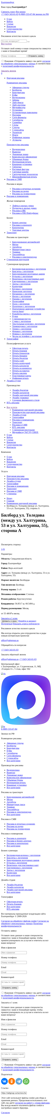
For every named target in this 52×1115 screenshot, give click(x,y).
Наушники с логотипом (23, 294)
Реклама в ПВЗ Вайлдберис (25, 213)
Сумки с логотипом (21, 321)
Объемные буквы (20, 159)
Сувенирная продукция (18, 259)
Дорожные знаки (20, 154)
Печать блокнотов (20, 353)
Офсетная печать (20, 348)
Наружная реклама (15, 78)
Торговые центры (20, 230)
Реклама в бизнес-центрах (19, 841)
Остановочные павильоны (24, 112)
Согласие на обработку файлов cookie (19, 921)
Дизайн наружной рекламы (25, 395)
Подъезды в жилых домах (24, 208)
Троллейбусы (18, 254)
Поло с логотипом (21, 304)
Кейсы (10, 21)
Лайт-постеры (19, 105)
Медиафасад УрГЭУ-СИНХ (25, 432)
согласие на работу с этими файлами (32, 1103)
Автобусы (17, 247)
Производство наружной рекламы (28, 412)
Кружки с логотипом (22, 289)
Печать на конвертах (22, 368)
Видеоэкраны (18, 97)
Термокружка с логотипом (24, 326)
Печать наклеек (19, 373)
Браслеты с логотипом (22, 271)
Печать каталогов (20, 366)
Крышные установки (22, 164)
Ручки (15, 316)
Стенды (16, 127)
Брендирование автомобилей (26, 242)
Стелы (15, 125)
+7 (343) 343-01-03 (9, 14)
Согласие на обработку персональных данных (25, 922)
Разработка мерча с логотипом (26, 314)
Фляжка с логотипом (22, 334)
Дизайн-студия (14, 381)
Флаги (15, 135)
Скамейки (17, 122)
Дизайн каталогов (20, 392)
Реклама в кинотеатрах (17, 843)
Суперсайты (18, 130)
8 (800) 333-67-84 (9, 729)
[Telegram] (19, 1081)
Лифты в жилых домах (23, 205)
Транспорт (12, 232)
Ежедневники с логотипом (25, 281)
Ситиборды (17, 120)
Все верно (21, 12)
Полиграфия (18, 301)
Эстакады (16, 140)
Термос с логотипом (21, 329)
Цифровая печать (20, 378)
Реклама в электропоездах (24, 257)
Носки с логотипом (21, 296)
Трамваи (16, 252)
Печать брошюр (19, 356)
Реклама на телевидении (23, 194)
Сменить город (8, 12)
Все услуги (6, 44)
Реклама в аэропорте (22, 225)
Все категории (13, 760)
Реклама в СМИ (14, 179)
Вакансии (11, 26)
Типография (12, 339)
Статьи (10, 24)
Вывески (16, 152)
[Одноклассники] (11, 1081)
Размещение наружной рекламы (27, 410)
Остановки (17, 110)
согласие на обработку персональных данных (25, 62)
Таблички (16, 167)
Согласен (5, 1112)
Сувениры (12, 493)
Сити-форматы (19, 117)
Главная (10, 501)
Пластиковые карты (21, 376)
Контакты (11, 31)
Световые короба (20, 172)
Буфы (14, 95)
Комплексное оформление (24, 157)
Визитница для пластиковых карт (28, 279)
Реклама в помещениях (18, 196)
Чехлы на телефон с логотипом (27, 336)
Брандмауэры (18, 92)
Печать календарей (21, 363)
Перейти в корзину (27, 621)
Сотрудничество (14, 29)
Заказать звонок (8, 71)
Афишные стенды (20, 87)
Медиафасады (18, 107)
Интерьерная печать (21, 162)
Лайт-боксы (17, 102)
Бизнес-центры (19, 222)
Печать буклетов (20, 358)
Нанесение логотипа (22, 291)
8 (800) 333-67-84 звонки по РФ (34, 14)
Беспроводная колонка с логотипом (29, 269)
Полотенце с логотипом (23, 306)
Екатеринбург (7, 2)
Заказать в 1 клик (9, 618)
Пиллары (16, 115)
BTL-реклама (13, 402)
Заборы (15, 100)
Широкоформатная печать (24, 177)
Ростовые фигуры (20, 169)
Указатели (17, 132)
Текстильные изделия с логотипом (28, 324)
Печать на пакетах (21, 371)
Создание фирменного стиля (25, 400)
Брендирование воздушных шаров (28, 274)
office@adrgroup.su (10, 640)
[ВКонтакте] (4, 1081)
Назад (9, 498)
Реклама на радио (20, 191)
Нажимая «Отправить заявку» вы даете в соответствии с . (25, 63)
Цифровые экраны (21, 137)
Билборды (17, 90)
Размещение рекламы (17, 83)
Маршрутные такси (21, 249)
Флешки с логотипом (22, 331)
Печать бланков (19, 351)
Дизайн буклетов (20, 390)
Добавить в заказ (9, 621)
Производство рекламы (18, 144)
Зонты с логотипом (21, 284)
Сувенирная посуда (21, 319)
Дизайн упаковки (20, 397)
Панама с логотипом (22, 299)
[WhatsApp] (26, 1081)
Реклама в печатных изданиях (26, 189)
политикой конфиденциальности (18, 66)
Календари (17, 286)
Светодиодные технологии (25, 174)
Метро (15, 244)
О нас (9, 19)
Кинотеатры (18, 227)
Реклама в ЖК (19, 210)
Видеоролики (18, 149)
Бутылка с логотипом (22, 276)
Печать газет (18, 361)
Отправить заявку (35, 56)
